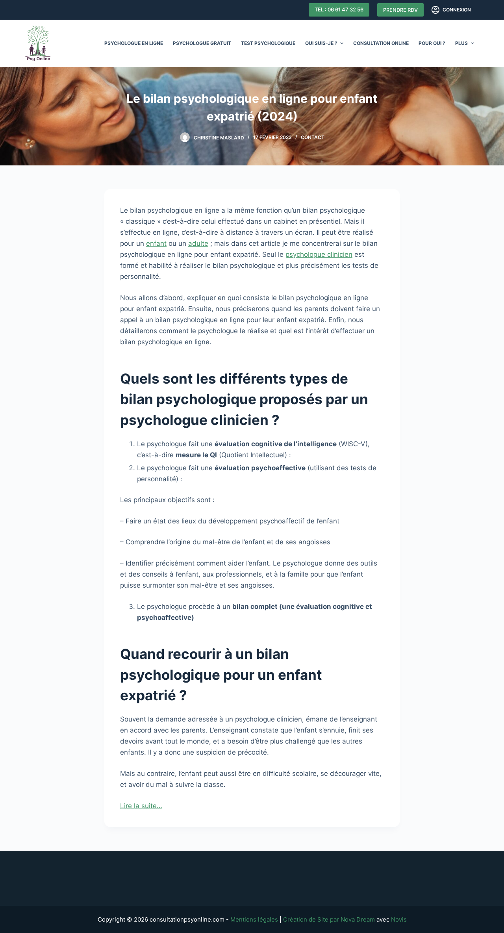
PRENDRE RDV (400, 10)
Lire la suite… (141, 806)
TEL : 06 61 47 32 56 (339, 9)
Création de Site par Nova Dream (329, 919)
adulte (198, 243)
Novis (399, 919)
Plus (461, 43)
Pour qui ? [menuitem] (432, 43)
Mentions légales (254, 919)
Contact (312, 137)
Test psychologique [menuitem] (268, 43)
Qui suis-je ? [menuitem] (321, 43)
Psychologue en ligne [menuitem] (133, 43)
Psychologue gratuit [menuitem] (202, 43)
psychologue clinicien (318, 254)
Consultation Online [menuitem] (381, 43)
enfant (156, 243)
